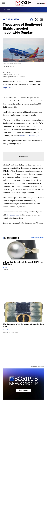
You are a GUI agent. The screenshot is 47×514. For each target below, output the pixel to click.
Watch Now (40, 3)
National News (11, 19)
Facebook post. (34, 135)
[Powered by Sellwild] (41, 366)
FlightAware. (8, 87)
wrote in (22, 135)
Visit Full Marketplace (37, 238)
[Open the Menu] (4, 3)
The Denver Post (12, 214)
